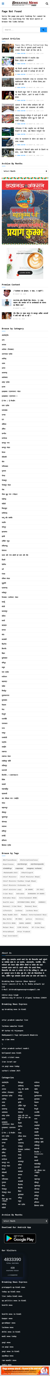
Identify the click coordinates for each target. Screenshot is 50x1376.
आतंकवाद (5, 377)
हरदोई (3, 836)
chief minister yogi (12, 889)
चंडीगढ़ (4, 499)
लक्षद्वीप (4, 747)
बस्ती (3, 621)
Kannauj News (31, 906)
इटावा (3, 387)
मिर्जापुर (4, 691)
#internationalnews (29, 860)
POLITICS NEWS (9, 923)
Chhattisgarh (27, 872)
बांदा (3, 634)
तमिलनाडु (5, 546)
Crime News (8, 894)
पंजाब (3, 574)
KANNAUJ (42, 902)
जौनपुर (4, 527)
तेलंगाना (4, 550)
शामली (4, 784)
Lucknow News (32, 910)
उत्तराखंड (4, 410)
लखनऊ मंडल (6, 756)
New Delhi (7, 919)
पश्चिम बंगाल (6, 578)
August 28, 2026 (33, 110)
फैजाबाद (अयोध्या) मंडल (10, 597)
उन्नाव (3, 415)
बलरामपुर (4, 611)
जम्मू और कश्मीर (7, 518)
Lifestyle (7, 910)
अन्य (3, 340)
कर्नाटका (4, 438)
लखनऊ (4, 752)
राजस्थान (4, 723)
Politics (39, 919)
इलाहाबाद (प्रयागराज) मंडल (11, 391)
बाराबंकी (4, 639)
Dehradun (20, 894)
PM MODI (19, 919)
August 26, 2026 (33, 144)
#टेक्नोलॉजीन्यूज (7, 868)
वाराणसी (4, 770)
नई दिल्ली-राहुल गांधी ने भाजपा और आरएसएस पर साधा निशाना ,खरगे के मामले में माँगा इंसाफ (31, 94)
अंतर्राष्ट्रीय (5, 335)
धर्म (3, 569)
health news (8, 902)
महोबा (3, 686)
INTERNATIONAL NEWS (26, 902)
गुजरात (4, 471)
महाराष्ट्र (4, 681)
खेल (3, 462)
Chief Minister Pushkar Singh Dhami (19, 881)
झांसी (3, 536)
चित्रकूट (4, 508)
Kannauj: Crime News (12, 906)
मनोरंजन (4, 677)
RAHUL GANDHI (25, 923)
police (29, 919)
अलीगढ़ (4, 359)
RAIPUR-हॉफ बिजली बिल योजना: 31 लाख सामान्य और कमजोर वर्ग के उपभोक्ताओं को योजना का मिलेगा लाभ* (29, 302)
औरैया (3, 429)
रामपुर (3, 733)
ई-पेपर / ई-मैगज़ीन (8, 401)
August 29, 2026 (33, 53)
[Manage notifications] (44, 1371)
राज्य (3, 728)
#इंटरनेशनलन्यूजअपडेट (37, 864)
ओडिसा (4, 424)
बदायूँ (3, 602)
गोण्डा (3, 476)
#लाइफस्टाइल (19, 868)
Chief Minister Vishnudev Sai (16, 885)
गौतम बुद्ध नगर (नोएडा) (10, 494)
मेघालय (4, 705)
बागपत (4, 630)
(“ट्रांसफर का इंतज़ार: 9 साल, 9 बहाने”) (28, 291)
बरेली (3, 606)
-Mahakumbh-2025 (10, 872)
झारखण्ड (4, 532)
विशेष (3, 780)
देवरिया (4, 564)
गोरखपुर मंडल (6, 485)
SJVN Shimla (22, 927)
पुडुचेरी (4, 583)
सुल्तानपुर (5, 817)
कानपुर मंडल (6, 447)
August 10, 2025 (20, 294)
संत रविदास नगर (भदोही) (10, 798)
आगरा (3, 368)
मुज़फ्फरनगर (5, 695)
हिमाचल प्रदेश (6, 845)
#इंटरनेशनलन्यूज (22, 864)
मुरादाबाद (4, 700)
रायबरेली (4, 737)
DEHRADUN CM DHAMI (36, 894)
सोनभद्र (4, 822)
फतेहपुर (4, 592)
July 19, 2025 (19, 319)
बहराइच (4, 625)
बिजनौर (4, 649)
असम (3, 363)
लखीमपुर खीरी (6, 761)
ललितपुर (4, 765)
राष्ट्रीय (4, 742)
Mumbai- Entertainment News (34, 915)
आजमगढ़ (4, 373)
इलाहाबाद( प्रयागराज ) (9, 396)
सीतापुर (4, 812)
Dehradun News (9, 898)
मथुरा (3, 667)
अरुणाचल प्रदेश (7, 354)
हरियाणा (4, 840)
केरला (3, 452)
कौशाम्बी (4, 457)
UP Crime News (38, 927)
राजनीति (4, 719)
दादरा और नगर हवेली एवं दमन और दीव (15, 555)
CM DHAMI (29, 889)
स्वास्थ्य (4, 826)
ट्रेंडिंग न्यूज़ (5, 541)
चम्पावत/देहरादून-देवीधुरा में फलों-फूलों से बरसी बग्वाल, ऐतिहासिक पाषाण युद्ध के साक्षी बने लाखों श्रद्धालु (31, 118)
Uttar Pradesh (23, 931)
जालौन (4, 522)
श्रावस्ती (4, 794)
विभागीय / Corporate (10, 775)
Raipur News (8, 927)
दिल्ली (3, 560)
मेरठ (3, 709)
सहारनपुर (4, 808)
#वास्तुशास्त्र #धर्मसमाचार (34, 868)
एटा (3, 419)
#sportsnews (8, 864)
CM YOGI (40, 889)
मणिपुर (4, 663)
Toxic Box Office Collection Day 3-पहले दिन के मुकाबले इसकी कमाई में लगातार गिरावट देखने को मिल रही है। (31, 47)
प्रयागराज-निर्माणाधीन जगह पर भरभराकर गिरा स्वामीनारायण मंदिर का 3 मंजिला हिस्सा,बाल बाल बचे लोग (31, 81)
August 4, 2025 (19, 308)
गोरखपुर (4, 480)
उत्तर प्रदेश (5, 405)
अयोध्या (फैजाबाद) (8, 349)
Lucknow (19, 910)
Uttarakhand (8, 931)
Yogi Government (10, 936)
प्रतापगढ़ (4, 588)
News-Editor (21, 53)
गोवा (3, 490)
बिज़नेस (4, 644)
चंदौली (4, 504)
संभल (3, 803)
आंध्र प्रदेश (5, 382)
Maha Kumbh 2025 (10, 915)
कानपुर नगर (5, 443)
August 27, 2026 (33, 134)
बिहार (3, 653)
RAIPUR (38, 923)
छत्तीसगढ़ (4, 513)
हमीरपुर (4, 831)
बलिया (3, 616)
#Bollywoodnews (10, 860)
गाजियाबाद (5, 466)
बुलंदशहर (4, 658)
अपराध (4, 345)
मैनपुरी (4, 714)
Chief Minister (10, 877)
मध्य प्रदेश (5, 672)
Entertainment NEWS (28, 898)
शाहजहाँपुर (5, 789)
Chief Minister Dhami (30, 877)
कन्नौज (4, 433)
